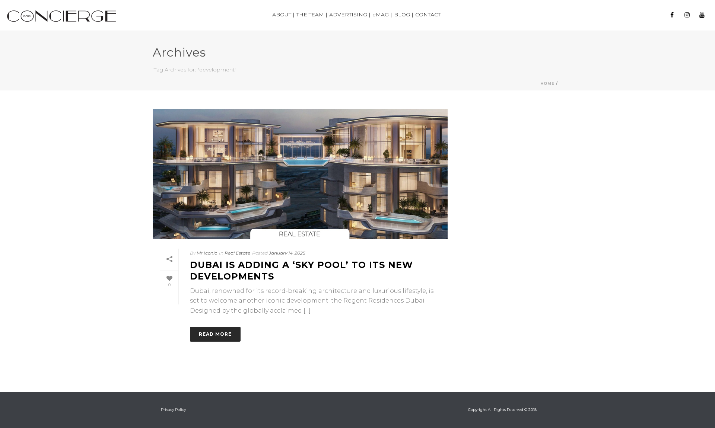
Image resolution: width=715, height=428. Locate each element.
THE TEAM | (311, 14)
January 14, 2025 (287, 253)
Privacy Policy (173, 409)
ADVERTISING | (350, 14)
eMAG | (382, 14)
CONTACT (428, 14)
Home (547, 83)
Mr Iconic (207, 253)
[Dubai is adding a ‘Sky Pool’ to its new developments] (300, 174)
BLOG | (403, 14)
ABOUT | (283, 14)
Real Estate (237, 253)
